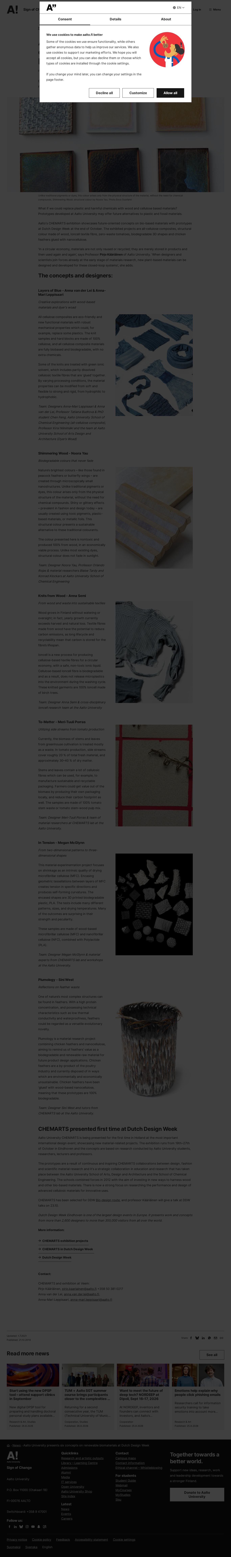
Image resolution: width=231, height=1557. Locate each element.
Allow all (170, 93)
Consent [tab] (65, 19)
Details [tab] (115, 19)
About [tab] (166, 19)
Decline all (104, 93)
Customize (138, 93)
